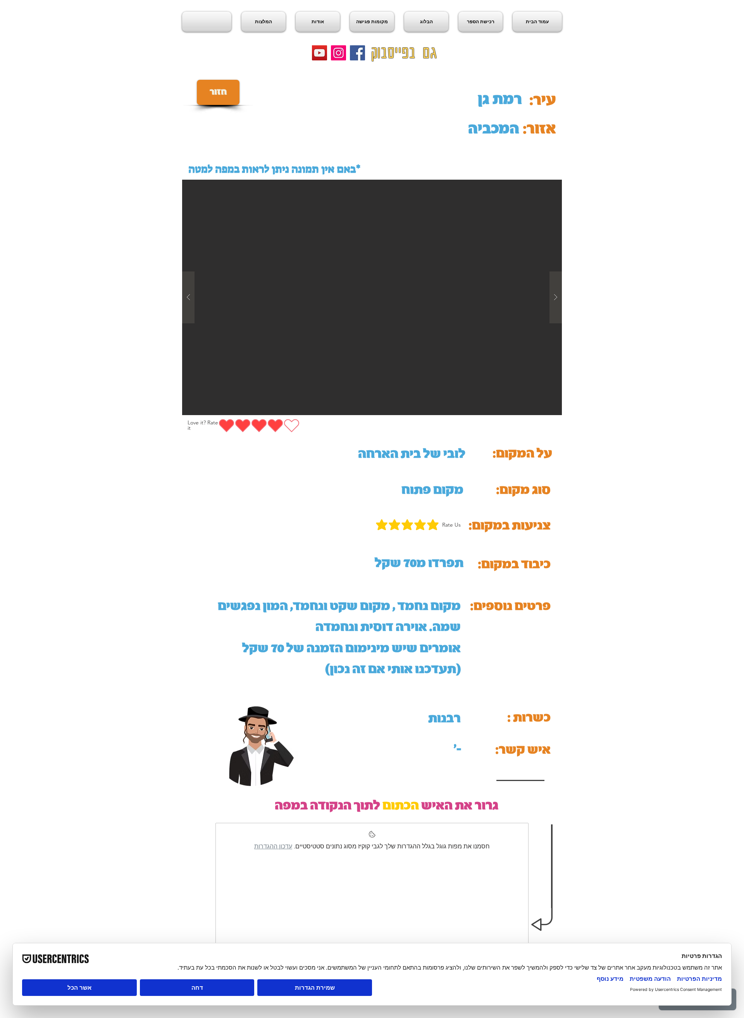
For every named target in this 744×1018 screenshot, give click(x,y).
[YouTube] (319, 52)
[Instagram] (338, 52)
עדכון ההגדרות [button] (273, 846)
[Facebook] (357, 52)
